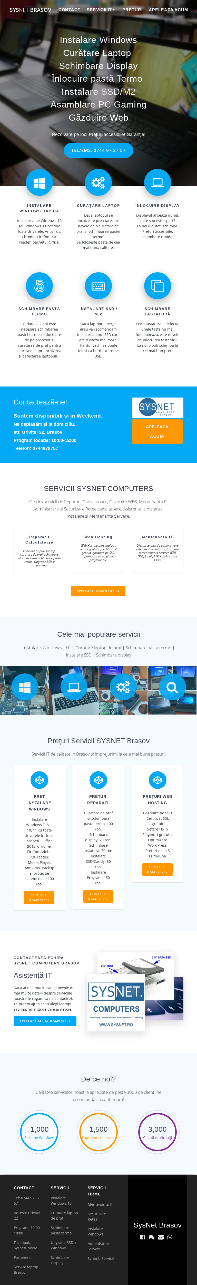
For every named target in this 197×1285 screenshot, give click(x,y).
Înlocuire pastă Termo (97, 78)
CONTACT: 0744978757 (39, 897)
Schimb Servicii (101, 1258)
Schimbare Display (98, 66)
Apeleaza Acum (168, 10)
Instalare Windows (98, 40)
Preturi (132, 10)
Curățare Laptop (97, 53)
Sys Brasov (30, 10)
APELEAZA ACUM (157, 431)
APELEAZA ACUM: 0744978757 (45, 1021)
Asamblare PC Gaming (98, 104)
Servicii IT (99, 10)
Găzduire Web (99, 117)
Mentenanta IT (100, 1204)
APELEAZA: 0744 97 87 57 (98, 591)
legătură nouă (171, 449)
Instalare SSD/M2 (99, 91)
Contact (69, 10)
